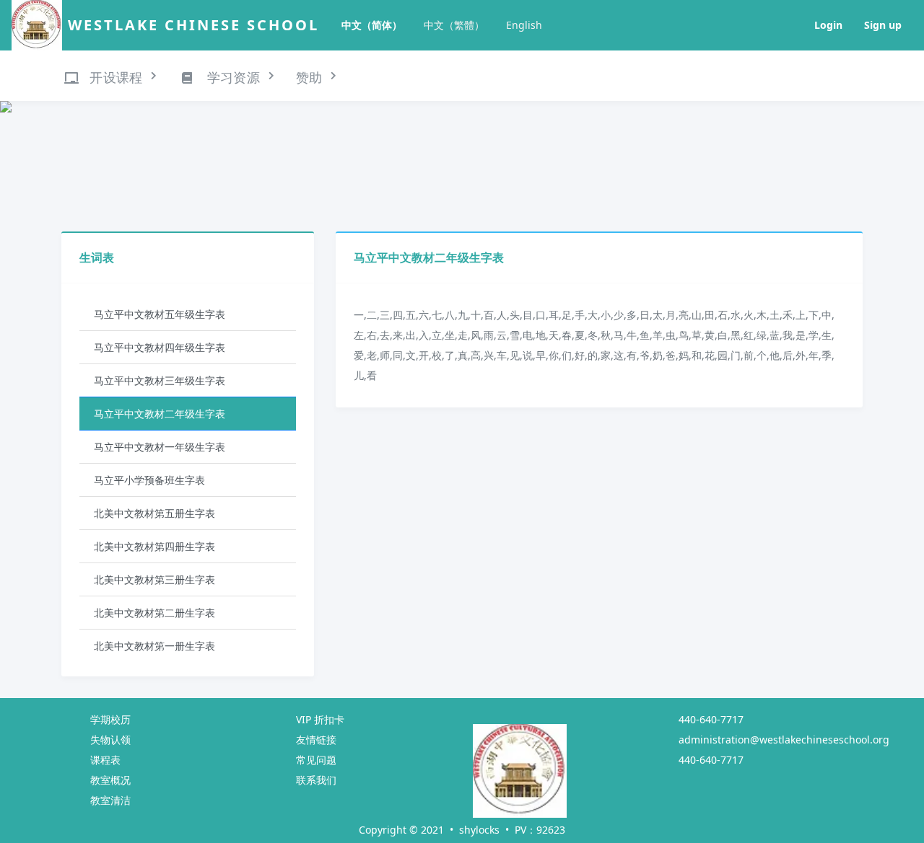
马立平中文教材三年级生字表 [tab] (159, 380)
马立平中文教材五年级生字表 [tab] (159, 314)
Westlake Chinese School (193, 25)
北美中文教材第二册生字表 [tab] (154, 612)
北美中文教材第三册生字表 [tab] (154, 579)
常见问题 (316, 760)
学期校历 (110, 719)
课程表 (105, 760)
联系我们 (316, 780)
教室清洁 (110, 800)
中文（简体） (371, 25)
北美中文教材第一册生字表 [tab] (154, 646)
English (524, 25)
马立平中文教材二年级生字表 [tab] (159, 413)
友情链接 (316, 739)
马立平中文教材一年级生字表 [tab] (159, 447)
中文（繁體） (454, 25)
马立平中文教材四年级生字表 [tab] (159, 347)
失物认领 (110, 739)
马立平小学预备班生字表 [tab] (149, 480)
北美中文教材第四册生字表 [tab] (154, 546)
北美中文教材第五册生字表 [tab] (154, 513)
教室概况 (110, 780)
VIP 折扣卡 (320, 719)
